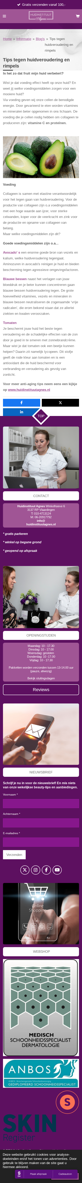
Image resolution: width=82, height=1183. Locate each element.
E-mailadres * (11, 833)
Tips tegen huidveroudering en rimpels (59, 44)
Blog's (40, 39)
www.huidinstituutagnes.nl (29, 390)
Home (7, 39)
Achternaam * (11, 813)
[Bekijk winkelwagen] (77, 16)
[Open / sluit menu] (4, 16)
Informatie (23, 39)
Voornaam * (10, 794)
